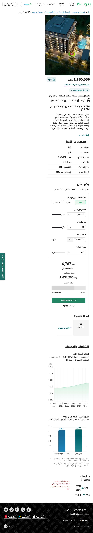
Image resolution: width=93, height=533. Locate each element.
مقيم (80, 202)
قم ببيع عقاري (61, 4)
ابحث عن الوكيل (71, 4)
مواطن (68, 202)
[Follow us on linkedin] (17, 509)
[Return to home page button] (84, 4)
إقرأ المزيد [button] (85, 135)
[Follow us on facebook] (28, 509)
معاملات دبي (38, 4)
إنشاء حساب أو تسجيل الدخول (9, 4)
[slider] (62, 215)
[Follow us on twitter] (23, 509)
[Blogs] (28, 4)
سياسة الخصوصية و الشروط (79, 514)
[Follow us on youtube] (6, 509)
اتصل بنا (67, 509)
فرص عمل (77, 509)
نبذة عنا (86, 509)
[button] (2, 266)
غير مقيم (57, 202)
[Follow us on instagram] (11, 509)
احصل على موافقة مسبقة (68, 300)
